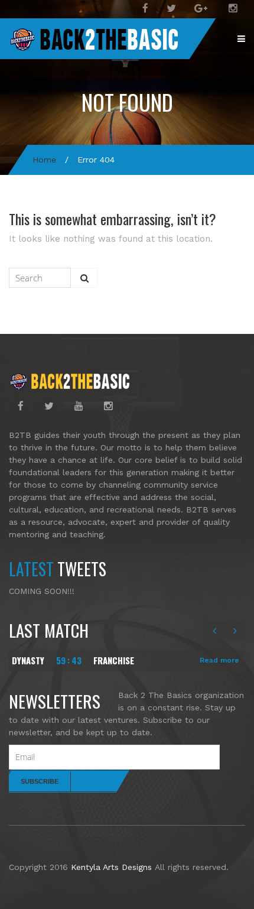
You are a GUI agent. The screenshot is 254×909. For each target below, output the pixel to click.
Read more (219, 660)
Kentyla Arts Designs (111, 867)
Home (44, 159)
